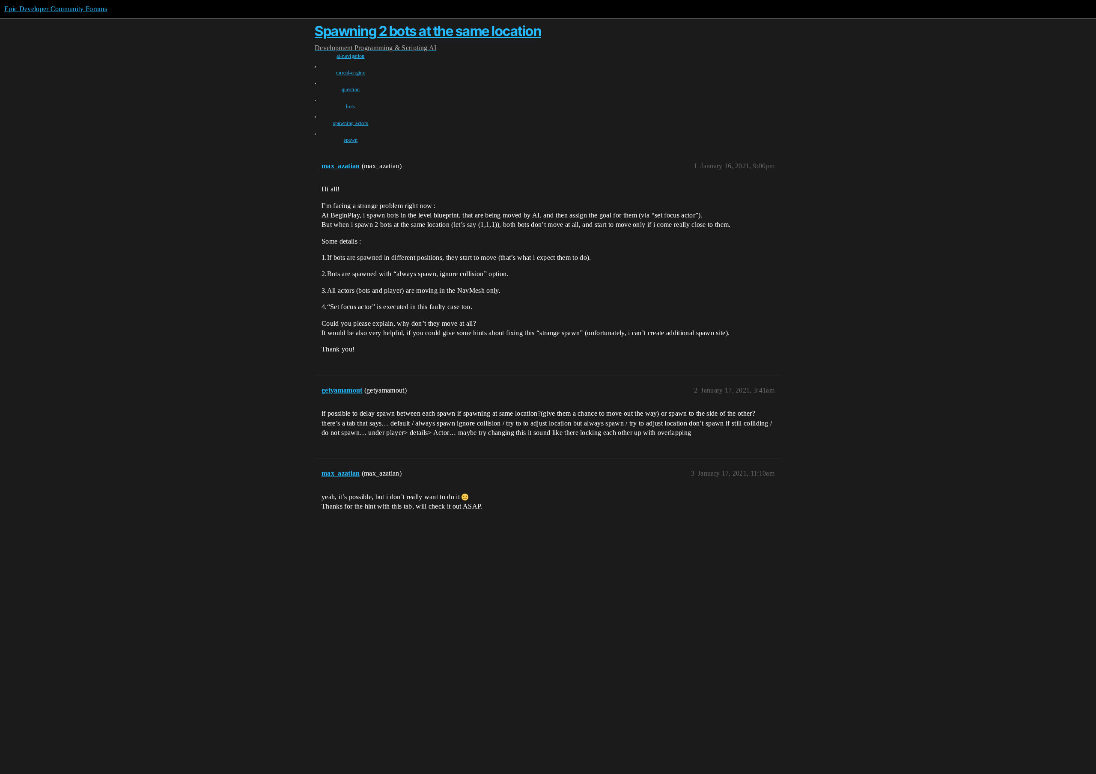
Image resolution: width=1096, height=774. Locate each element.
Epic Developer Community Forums (55, 8)
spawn (351, 140)
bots (350, 107)
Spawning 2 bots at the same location (428, 31)
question (351, 89)
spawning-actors (351, 123)
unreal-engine (350, 73)
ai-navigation (350, 56)
